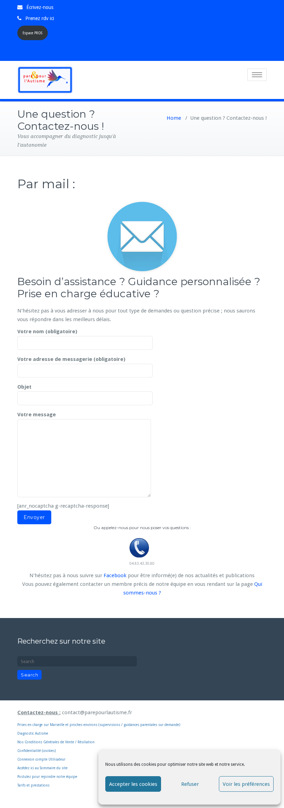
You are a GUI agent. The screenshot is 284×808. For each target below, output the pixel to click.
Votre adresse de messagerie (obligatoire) (71, 359)
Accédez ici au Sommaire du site (42, 768)
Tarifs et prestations (33, 785)
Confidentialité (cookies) (36, 751)
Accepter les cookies (133, 784)
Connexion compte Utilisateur (41, 759)
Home (174, 118)
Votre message (36, 414)
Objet (24, 387)
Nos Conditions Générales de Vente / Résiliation (56, 742)
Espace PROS (32, 33)
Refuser (190, 784)
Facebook (115, 575)
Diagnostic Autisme (32, 733)
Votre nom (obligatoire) (47, 331)
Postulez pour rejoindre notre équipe (47, 777)
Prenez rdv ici (39, 18)
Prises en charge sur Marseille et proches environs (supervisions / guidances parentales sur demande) (98, 718)
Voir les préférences (246, 784)
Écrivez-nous (39, 7)
